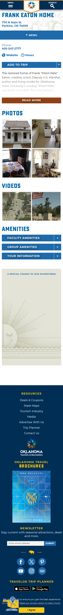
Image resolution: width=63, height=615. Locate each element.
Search (52, 3)
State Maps (31, 405)
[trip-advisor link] (42, 571)
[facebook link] (21, 562)
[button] (10, 5)
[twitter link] (31, 562)
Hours (29, 55)
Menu (10, 3)
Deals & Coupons (31, 400)
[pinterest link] (42, 562)
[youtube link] (21, 571)
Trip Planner (31, 427)
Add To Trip (17, 64)
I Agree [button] (31, 610)
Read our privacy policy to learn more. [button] (40, 603)
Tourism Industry (31, 411)
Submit (50, 543)
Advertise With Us (31, 422)
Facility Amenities (23, 238)
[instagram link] (31, 571)
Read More (31, 100)
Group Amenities (22, 247)
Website (12, 55)
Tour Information (23, 256)
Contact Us (31, 433)
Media (31, 416)
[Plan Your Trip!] (11, 604)
